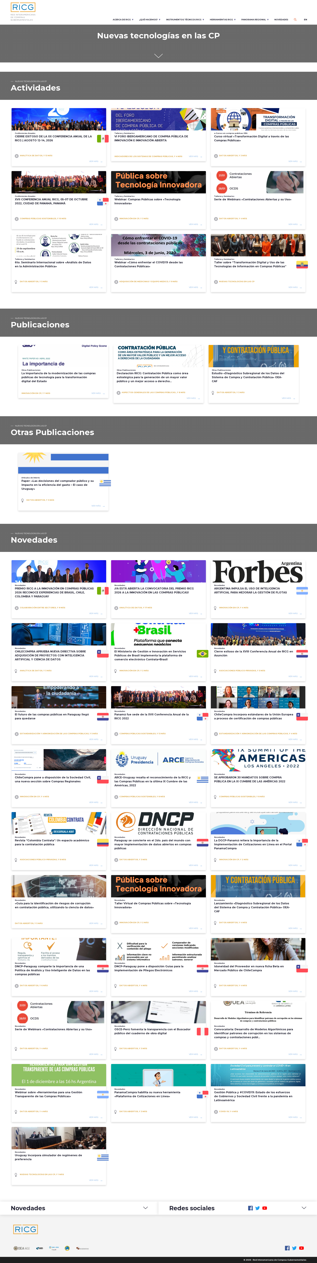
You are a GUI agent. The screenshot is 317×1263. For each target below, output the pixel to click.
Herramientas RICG (221, 19)
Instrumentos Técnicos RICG (183, 19)
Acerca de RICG (122, 19)
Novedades (281, 19)
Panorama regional (253, 19)
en (305, 19)
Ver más (93, 161)
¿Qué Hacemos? (148, 19)
